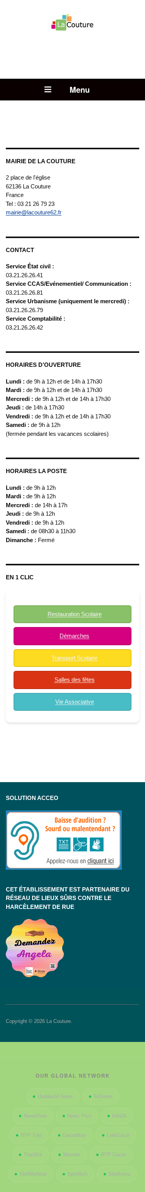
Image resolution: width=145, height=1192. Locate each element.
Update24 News (55, 1096)
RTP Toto (31, 1135)
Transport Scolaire (74, 658)
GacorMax (74, 1135)
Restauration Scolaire (75, 614)
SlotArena (119, 1174)
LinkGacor (118, 1135)
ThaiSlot (33, 1154)
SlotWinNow (32, 1174)
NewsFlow (35, 1116)
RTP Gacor (113, 1154)
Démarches (74, 635)
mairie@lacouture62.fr (33, 212)
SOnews (103, 1096)
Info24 (119, 1116)
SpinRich (77, 1174)
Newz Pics (79, 1116)
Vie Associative (74, 701)
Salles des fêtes (75, 679)
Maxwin (71, 1154)
